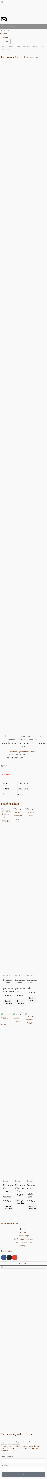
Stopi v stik (6, 1251)
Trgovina (3, 34)
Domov (3, 47)
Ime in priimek (7, 1457)
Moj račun (4, 37)
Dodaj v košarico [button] (8, 1002)
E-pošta (5, 1465)
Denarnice (11, 47)
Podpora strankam (9, 1223)
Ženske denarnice (23, 47)
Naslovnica (4, 30)
